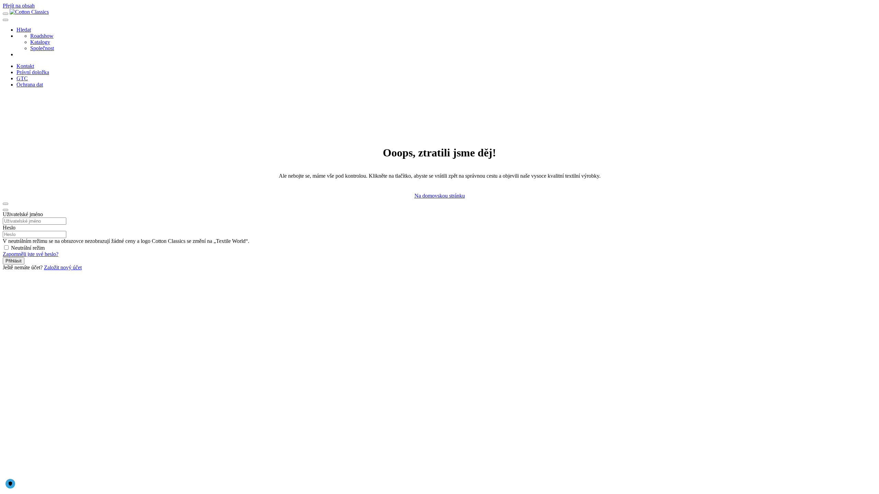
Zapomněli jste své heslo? (30, 254)
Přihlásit (13, 260)
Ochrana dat (29, 84)
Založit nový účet (63, 267)
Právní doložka (32, 72)
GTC (22, 78)
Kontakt (25, 66)
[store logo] (29, 12)
